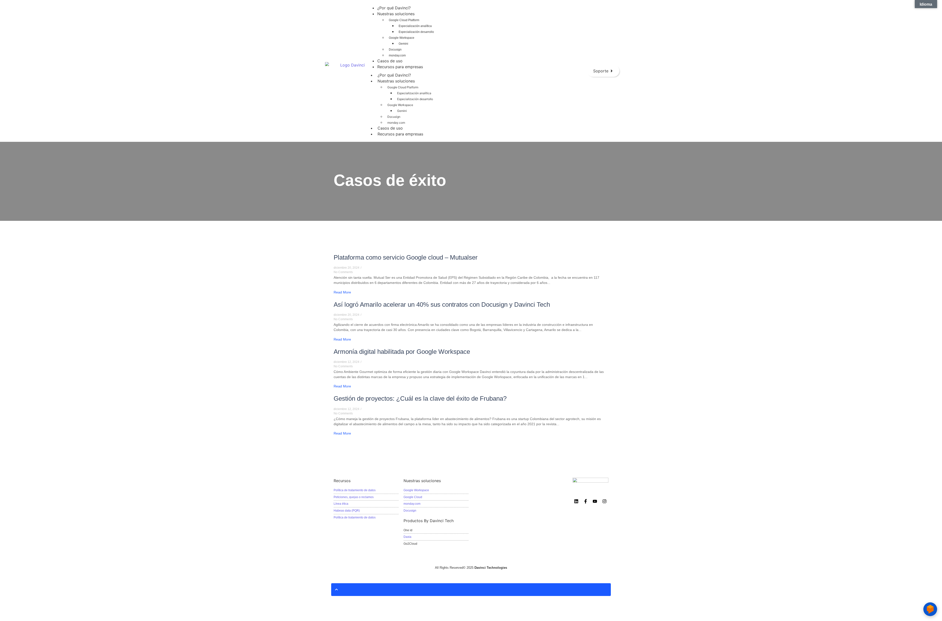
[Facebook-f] (585, 501)
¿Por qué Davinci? (394, 75)
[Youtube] (595, 501)
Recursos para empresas (400, 134)
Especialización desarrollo (415, 99)
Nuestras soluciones (396, 81)
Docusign (393, 117)
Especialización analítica (414, 93)
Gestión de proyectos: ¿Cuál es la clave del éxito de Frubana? (420, 398)
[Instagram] (604, 501)
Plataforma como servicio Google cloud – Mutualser (406, 257)
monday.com (396, 122)
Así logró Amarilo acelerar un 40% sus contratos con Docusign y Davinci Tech (442, 304)
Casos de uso (390, 128)
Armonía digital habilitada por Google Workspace (402, 351)
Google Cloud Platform (402, 87)
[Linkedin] (576, 501)
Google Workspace (400, 105)
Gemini (402, 111)
